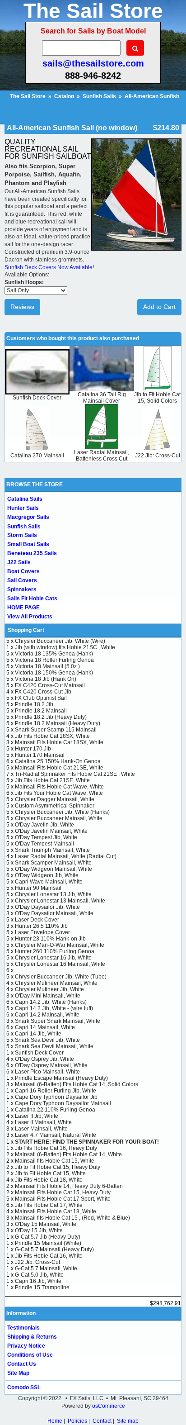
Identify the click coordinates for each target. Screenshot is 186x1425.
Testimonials (23, 1328)
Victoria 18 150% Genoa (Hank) (54, 673)
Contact (102, 1421)
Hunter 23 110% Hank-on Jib (50, 939)
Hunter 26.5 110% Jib (41, 926)
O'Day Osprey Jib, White (44, 1059)
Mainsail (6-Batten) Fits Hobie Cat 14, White (68, 1154)
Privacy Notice (26, 1346)
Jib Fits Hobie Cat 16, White (49, 1256)
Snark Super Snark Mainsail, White (57, 1021)
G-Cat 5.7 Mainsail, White (46, 1268)
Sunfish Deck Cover (37, 397)
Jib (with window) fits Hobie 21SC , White (65, 647)
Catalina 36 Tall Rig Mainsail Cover (102, 397)
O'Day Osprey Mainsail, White (51, 1065)
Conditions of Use (30, 1355)
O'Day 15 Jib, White (39, 1230)
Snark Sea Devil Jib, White (47, 1040)
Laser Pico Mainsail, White (47, 1072)
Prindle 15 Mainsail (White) (48, 1243)
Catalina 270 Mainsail (37, 455)
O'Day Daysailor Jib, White (47, 907)
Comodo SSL (24, 1387)
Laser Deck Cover (37, 920)
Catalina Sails (24, 499)
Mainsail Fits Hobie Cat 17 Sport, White (63, 1199)
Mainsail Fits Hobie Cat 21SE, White (59, 768)
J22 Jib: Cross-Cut (157, 455)
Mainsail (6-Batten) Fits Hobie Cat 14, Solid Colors (76, 1084)
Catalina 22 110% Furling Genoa (55, 1110)
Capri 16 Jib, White (38, 1281)
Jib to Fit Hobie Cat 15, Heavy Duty (57, 1167)
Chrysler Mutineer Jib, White (49, 989)
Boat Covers (23, 571)
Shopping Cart (26, 630)
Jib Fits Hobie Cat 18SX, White (52, 736)
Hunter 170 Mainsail (40, 755)
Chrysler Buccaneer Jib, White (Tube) (61, 977)
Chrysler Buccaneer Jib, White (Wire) (60, 641)
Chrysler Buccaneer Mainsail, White (58, 818)
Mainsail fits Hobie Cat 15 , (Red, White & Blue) (72, 1218)
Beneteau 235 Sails (32, 553)
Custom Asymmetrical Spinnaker (54, 806)
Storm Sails (22, 535)
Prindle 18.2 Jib (34, 704)
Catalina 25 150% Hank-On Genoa (58, 761)
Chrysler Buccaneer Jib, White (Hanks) (62, 812)
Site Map (18, 1373)
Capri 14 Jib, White (38, 1034)
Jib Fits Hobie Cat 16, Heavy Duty (56, 1148)
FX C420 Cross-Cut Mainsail (50, 685)
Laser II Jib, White (36, 1116)
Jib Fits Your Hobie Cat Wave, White (59, 793)
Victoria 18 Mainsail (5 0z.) (47, 666)
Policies (77, 1421)
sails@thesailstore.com (93, 63)
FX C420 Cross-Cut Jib (43, 692)
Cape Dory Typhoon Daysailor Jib (56, 1097)
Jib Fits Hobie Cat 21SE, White (52, 780)
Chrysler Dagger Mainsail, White (54, 799)
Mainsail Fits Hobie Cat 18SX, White (59, 742)
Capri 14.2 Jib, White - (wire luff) (54, 1008)
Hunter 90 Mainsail (38, 888)
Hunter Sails (23, 508)
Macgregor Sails (28, 517)
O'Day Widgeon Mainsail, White (53, 869)
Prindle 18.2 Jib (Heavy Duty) (51, 717)
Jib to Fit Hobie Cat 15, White (50, 1173)
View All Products (29, 616)
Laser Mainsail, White (41, 1129)
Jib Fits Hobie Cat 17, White (49, 1205)
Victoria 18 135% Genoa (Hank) (54, 654)
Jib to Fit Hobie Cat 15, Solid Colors (157, 397)
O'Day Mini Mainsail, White (47, 996)
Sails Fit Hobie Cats (32, 598)
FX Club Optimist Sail (41, 698)
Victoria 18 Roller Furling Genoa (54, 660)
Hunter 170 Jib (33, 749)
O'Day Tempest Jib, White (46, 837)
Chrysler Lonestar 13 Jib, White (53, 894)
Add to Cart (159, 306)
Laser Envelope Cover (42, 932)
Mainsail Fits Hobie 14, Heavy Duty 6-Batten (69, 1186)
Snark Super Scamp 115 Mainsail (56, 730)
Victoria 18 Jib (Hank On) (45, 679)
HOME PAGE (23, 607)
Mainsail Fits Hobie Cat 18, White (55, 1211)
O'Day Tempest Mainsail (44, 844)
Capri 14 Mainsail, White (45, 1027)
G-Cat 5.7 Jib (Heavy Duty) (47, 1237)
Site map (128, 1421)
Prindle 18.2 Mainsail (41, 711)
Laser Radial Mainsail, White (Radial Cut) (65, 856)
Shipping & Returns (32, 1337)
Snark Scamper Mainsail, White (53, 863)
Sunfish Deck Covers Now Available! (49, 267)
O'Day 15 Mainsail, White (45, 1224)
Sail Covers (22, 580)
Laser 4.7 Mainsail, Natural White (55, 1135)
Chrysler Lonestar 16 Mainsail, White (60, 964)
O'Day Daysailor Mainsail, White (54, 913)
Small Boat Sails (28, 544)
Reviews (22, 306)
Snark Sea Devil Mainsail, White (54, 1046)
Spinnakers (22, 589)
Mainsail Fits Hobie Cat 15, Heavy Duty (63, 1192)
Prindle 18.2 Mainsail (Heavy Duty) (57, 723)
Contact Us (21, 1364)
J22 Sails (19, 562)
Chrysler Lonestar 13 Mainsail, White (60, 901)
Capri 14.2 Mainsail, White (47, 1015)
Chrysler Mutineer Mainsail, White (56, 983)
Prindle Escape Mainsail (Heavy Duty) (61, 1078)
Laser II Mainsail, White (43, 1122)
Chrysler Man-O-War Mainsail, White (59, 945)
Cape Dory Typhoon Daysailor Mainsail (63, 1103)
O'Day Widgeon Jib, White (47, 875)
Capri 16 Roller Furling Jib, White (55, 1091)
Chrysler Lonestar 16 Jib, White (53, 958)
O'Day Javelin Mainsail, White (51, 831)
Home (54, 1421)
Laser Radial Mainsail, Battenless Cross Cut (101, 455)
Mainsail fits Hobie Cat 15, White (54, 1161)
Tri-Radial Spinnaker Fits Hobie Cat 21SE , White (75, 774)
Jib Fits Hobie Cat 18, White (49, 1180)
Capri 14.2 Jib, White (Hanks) (51, 1002)
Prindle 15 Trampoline (42, 1287)
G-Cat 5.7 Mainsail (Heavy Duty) (54, 1249)
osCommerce (108, 1406)
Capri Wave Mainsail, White (49, 882)
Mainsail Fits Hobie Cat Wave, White (59, 787)
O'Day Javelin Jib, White (44, 825)
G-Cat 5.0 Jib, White (39, 1275)
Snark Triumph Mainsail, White (52, 850)
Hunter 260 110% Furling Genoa (54, 951)
